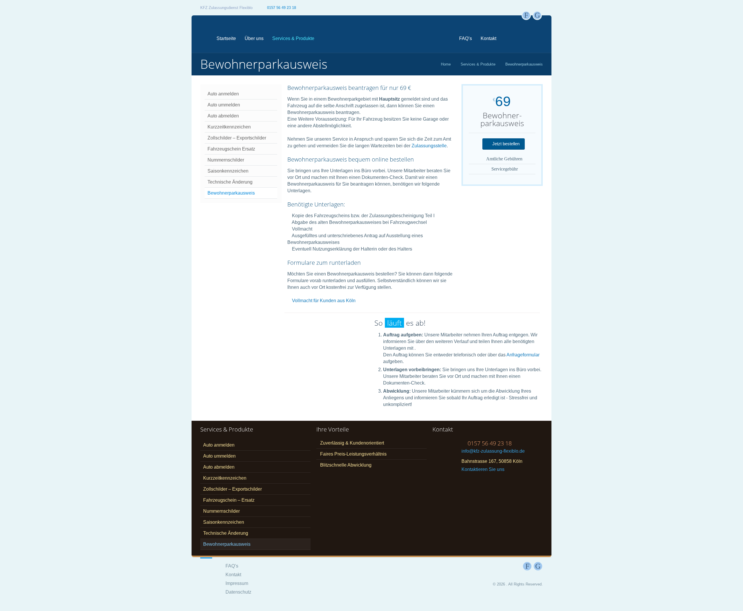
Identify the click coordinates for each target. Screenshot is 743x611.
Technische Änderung (230, 182)
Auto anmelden (223, 93)
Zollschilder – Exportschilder (237, 137)
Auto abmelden (223, 115)
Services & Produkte (293, 38)
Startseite (226, 38)
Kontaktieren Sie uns (482, 469)
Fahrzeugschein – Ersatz (229, 500)
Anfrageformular (523, 354)
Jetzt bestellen (505, 143)
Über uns (254, 38)
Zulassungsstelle (429, 145)
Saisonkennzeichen (228, 170)
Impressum (237, 583)
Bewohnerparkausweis (231, 193)
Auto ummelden (224, 104)
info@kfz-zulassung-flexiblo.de (493, 451)
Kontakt (488, 38)
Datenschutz (238, 592)
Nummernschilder (226, 159)
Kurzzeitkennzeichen (229, 126)
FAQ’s (465, 38)
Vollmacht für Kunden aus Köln (324, 300)
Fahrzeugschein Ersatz (231, 148)
